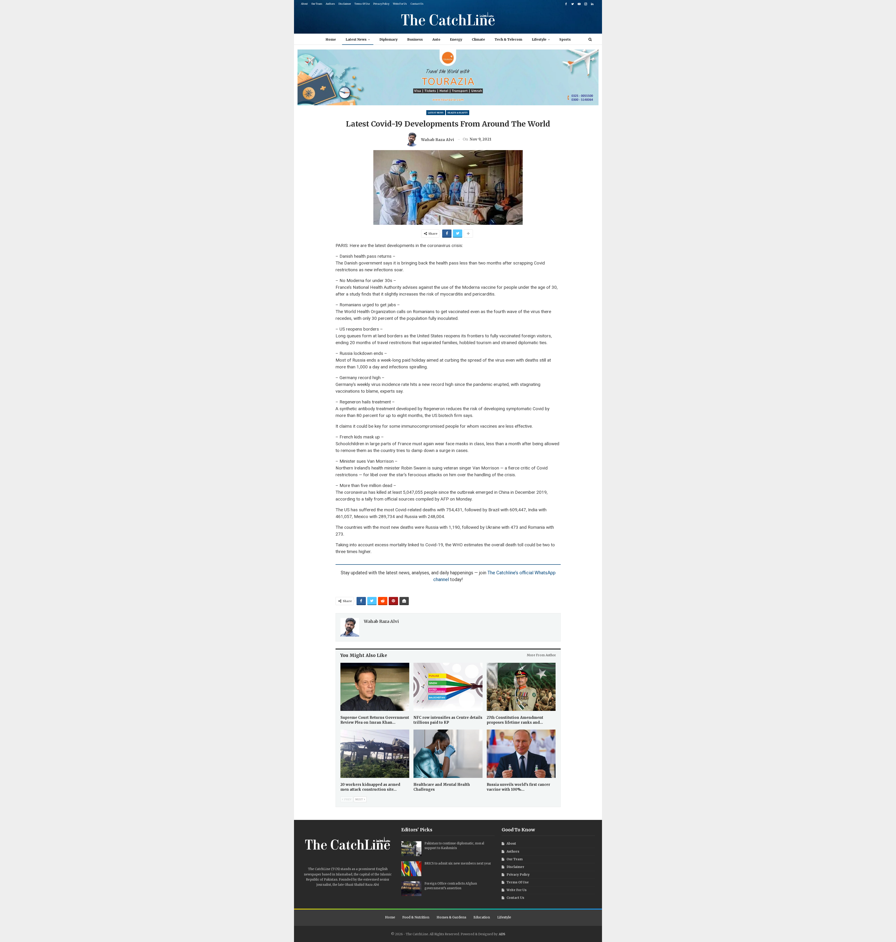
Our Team (316, 3)
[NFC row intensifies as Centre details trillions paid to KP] (448, 687)
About (304, 3)
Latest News (356, 39)
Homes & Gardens (451, 917)
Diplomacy (388, 39)
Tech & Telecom (508, 39)
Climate (478, 39)
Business (415, 39)
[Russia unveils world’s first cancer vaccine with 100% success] (521, 754)
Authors (330, 3)
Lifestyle (539, 39)
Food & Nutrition (415, 917)
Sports (565, 39)
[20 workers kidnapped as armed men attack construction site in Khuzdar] (375, 754)
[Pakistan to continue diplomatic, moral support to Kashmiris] (411, 848)
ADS (502, 934)
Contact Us (417, 3)
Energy (456, 39)
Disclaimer (345, 3)
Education (481, 917)
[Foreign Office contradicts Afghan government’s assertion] (411, 888)
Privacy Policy (381, 3)
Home (331, 39)
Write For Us (400, 3)
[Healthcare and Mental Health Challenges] (448, 754)
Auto (436, 39)
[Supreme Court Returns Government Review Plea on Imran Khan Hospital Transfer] (375, 687)
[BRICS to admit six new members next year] (411, 868)
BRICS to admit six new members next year (457, 863)
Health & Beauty (458, 112)
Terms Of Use (362, 3)
